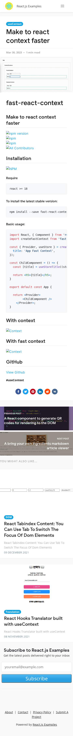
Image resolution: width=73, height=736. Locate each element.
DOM (9, 517)
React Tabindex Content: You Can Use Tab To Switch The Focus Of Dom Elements (33, 529)
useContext (14, 24)
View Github (15, 372)
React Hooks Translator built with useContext (33, 621)
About (9, 712)
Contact (23, 712)
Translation (12, 612)
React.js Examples (29, 6)
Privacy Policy (42, 712)
